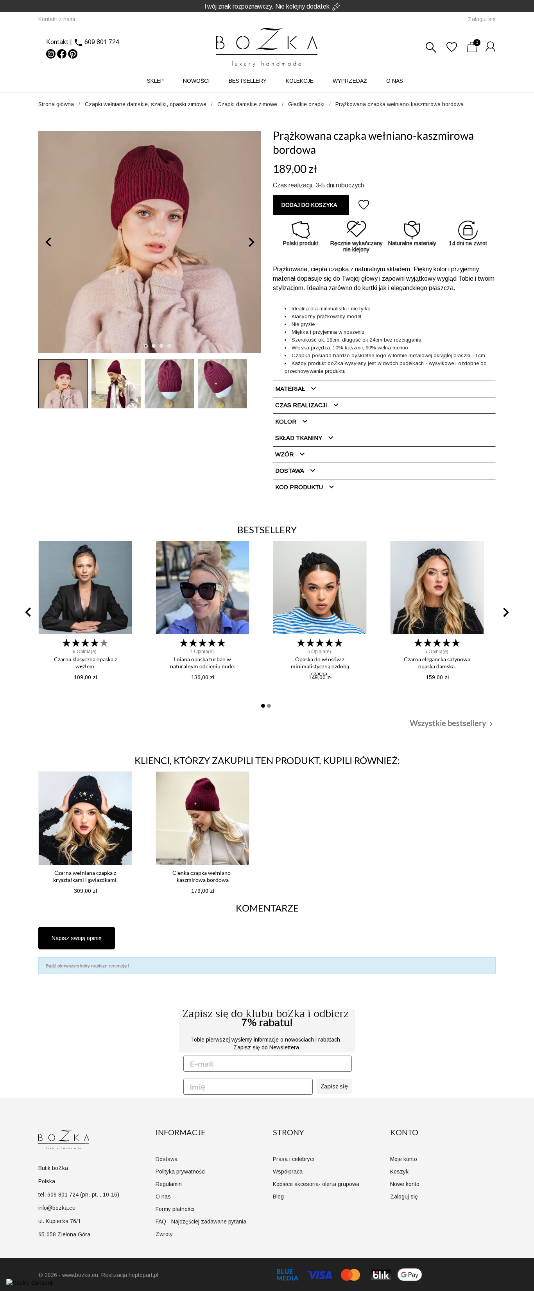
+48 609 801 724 (268, 6)
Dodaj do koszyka (309, 205)
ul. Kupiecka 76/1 (59, 1221)
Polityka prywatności (181, 1171)
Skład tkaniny (305, 437)
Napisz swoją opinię (77, 938)
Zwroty (164, 1234)
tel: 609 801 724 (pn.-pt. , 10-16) (78, 1194)
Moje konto (403, 1159)
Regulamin (169, 1184)
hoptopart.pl (143, 1275)
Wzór (291, 454)
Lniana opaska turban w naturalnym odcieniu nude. (202, 663)
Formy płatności (175, 1209)
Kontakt (57, 42)
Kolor (292, 421)
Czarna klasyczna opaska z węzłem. (85, 663)
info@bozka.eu (56, 1208)
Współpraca (288, 1171)
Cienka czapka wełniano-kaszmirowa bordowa (202, 876)
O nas (394, 81)
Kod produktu (305, 486)
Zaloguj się (404, 1196)
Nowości (196, 81)
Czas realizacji (307, 405)
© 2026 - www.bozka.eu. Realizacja (83, 1275)
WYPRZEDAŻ (350, 81)
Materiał (296, 388)
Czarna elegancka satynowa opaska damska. (437, 663)
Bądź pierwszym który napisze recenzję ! (87, 965)
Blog (278, 1196)
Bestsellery (248, 81)
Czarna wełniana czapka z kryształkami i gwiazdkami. (85, 876)
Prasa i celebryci (293, 1159)
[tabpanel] (149, 242)
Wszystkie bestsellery (453, 723)
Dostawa (296, 470)
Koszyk (399, 1171)
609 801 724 (101, 42)
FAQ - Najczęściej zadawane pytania (201, 1221)
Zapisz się (334, 1086)
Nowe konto (404, 1184)
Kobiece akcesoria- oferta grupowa (316, 1184)
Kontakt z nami (56, 19)
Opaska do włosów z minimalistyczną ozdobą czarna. (320, 666)
